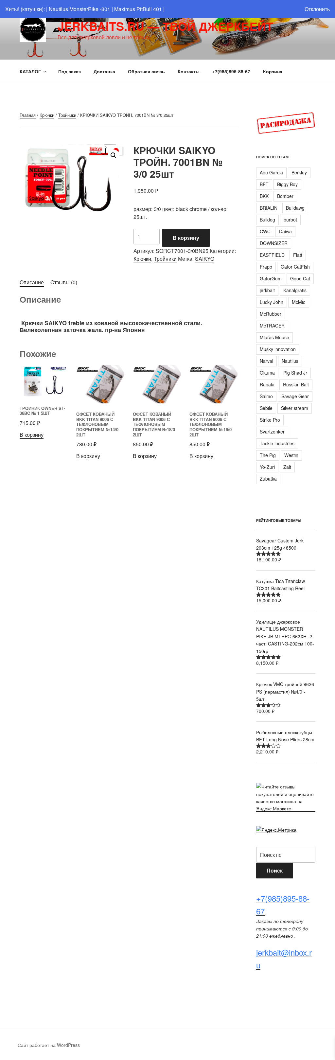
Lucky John (271, 302)
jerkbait (267, 290)
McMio (299, 302)
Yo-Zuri (267, 467)
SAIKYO (204, 258)
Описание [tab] (32, 282)
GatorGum (271, 278)
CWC (265, 231)
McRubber (270, 313)
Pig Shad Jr (295, 372)
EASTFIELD (272, 255)
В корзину (186, 237)
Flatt (297, 255)
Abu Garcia (271, 172)
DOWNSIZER (274, 243)
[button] (113, 155)
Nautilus (290, 361)
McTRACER (272, 325)
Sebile (266, 408)
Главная (28, 115)
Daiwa (285, 231)
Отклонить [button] (317, 9)
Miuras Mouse (274, 337)
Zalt (287, 467)
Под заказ (69, 71)
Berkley (299, 172)
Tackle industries (277, 443)
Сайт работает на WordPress (49, 1045)
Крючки (47, 115)
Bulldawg (295, 207)
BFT (264, 184)
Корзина (272, 71)
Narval (266, 361)
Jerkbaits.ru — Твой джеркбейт (165, 25)
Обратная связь (146, 71)
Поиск (275, 870)
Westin (291, 455)
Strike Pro (270, 419)
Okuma (267, 372)
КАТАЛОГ (30, 71)
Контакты (189, 71)
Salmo (266, 396)
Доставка (104, 71)
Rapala (267, 384)
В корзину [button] (32, 434)
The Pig (268, 455)
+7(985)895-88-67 (231, 71)
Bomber (285, 196)
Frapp (266, 266)
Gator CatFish (295, 266)
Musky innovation (278, 349)
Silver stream (294, 408)
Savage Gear (295, 396)
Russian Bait (296, 384)
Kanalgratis (295, 290)
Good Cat (300, 278)
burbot (290, 219)
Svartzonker (272, 431)
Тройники (67, 115)
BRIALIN (268, 207)
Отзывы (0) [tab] (63, 282)
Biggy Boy (287, 184)
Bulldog (267, 219)
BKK (264, 196)
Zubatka (268, 478)
